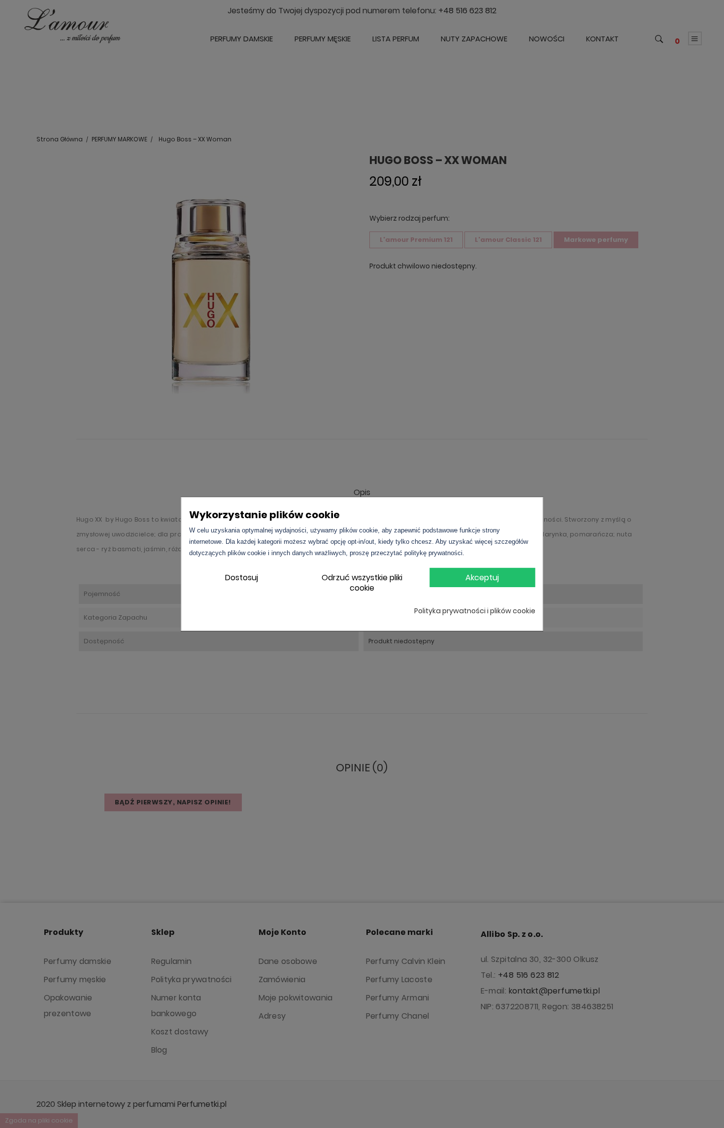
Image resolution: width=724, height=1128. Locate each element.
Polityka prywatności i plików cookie (474, 611)
